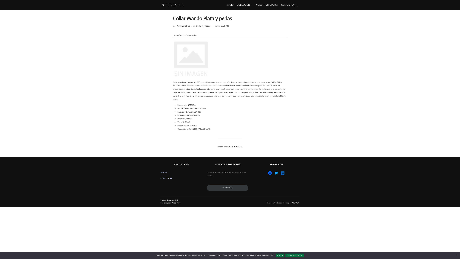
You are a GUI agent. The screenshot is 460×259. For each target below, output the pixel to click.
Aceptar (280, 255)
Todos (207, 26)
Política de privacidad (169, 200)
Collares (200, 26)
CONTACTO (287, 5)
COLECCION (166, 178)
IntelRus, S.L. (172, 5)
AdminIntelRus (183, 26)
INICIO (230, 5)
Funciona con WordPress (170, 203)
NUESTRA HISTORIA (267, 5)
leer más (227, 188)
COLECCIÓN (243, 5)
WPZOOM (295, 203)
